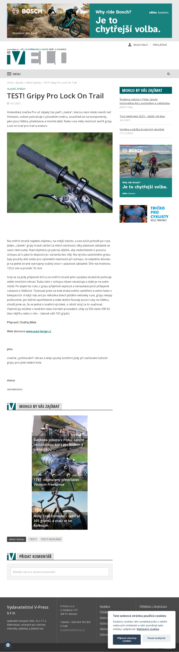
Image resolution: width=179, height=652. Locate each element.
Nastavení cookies (148, 629)
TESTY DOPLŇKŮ (51, 539)
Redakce (105, 606)
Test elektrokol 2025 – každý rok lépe (142, 116)
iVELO (36, 57)
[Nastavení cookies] (8, 645)
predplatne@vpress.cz (72, 629)
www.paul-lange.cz (38, 331)
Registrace (140, 44)
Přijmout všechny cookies (127, 639)
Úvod (10, 82)
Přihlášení (160, 44)
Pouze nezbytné (156, 638)
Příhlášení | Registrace (153, 606)
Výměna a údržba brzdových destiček (142, 129)
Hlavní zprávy (33, 82)
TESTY (33, 539)
